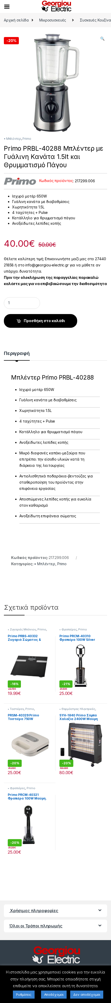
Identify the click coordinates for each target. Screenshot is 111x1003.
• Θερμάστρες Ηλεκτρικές (77, 709)
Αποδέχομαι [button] (54, 994)
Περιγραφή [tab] (17, 353)
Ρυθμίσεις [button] (23, 994)
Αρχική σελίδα (16, 20)
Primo (26, 139)
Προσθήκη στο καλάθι (44, 320)
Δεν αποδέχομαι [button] (86, 994)
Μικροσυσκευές (52, 20)
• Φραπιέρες (68, 629)
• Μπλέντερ (12, 139)
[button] (102, 38)
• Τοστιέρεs (16, 709)
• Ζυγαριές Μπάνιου (22, 629)
